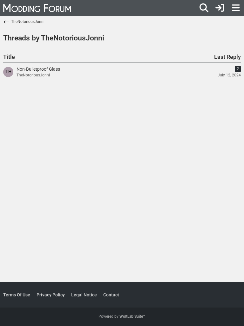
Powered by (122, 316)
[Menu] (235, 8)
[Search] (204, 8)
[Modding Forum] (37, 8)
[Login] (220, 8)
